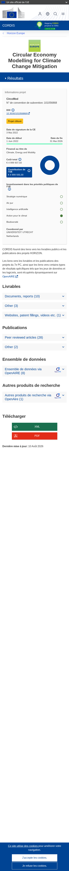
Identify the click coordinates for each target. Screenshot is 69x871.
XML (37, 426)
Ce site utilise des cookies (23, 846)
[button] (47, 13)
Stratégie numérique (16, 196)
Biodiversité (12, 222)
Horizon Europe (16, 33)
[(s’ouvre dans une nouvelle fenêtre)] (13, 12)
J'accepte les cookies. (34, 857)
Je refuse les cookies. (34, 865)
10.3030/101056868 (16, 113)
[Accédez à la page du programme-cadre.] (35, 45)
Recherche (55, 13)
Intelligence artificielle (17, 209)
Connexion (39, 13)
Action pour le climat (16, 215)
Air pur (9, 203)
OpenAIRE (8, 276)
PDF (37, 435)
